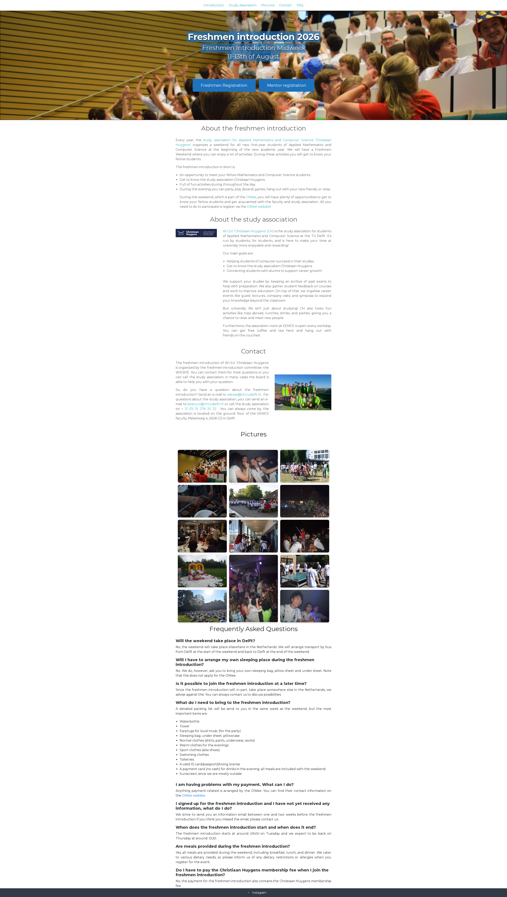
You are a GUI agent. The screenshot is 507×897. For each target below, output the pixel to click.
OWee (251, 197)
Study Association (242, 5)
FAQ (300, 5)
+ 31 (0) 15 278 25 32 (199, 409)
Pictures (267, 5)
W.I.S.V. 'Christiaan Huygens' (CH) (248, 231)
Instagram (259, 892)
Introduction (214, 5)
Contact (285, 5)
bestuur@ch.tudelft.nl (206, 404)
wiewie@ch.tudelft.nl (244, 394)
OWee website (258, 207)
